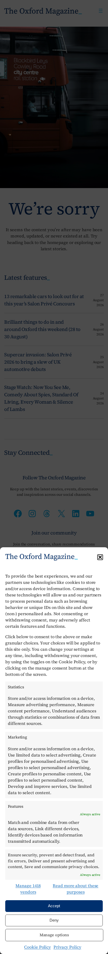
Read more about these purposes (75, 889)
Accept (54, 906)
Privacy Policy (67, 947)
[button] (100, 557)
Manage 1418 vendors (28, 889)
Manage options (54, 935)
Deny (54, 920)
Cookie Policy (37, 947)
